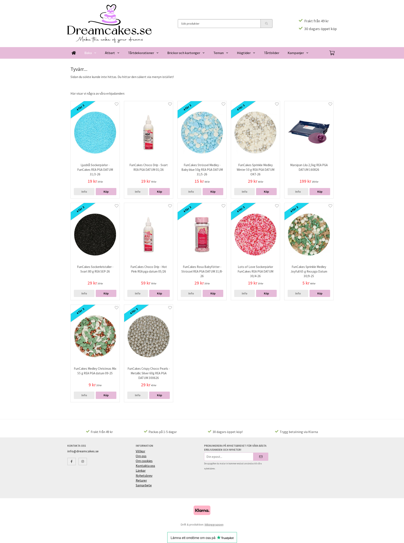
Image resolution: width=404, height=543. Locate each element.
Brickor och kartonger (183, 52)
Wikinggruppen (214, 524)
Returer (141, 480)
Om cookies (144, 461)
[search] (266, 23)
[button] (106, 191)
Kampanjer (296, 52)
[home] (73, 53)
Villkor (140, 451)
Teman (218, 52)
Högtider (244, 52)
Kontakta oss (145, 466)
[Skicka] (260, 457)
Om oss (141, 456)
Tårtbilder (271, 52)
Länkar (141, 470)
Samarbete (144, 485)
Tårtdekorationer (141, 52)
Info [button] (84, 191)
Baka (88, 52)
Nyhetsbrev (144, 475)
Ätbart (110, 52)
